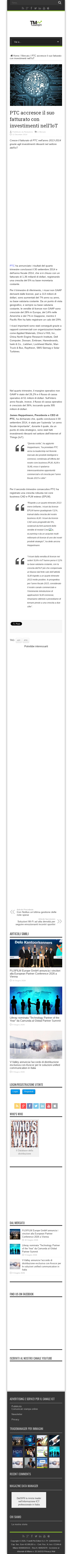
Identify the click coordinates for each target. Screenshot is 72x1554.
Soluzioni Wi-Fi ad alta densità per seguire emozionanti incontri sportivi (35, 922)
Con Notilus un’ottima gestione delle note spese (36, 912)
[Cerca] (59, 2)
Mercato (25, 55)
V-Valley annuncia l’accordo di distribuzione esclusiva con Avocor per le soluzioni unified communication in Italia (35, 1064)
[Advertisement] (36, 189)
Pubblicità (16, 1406)
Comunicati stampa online (25, 1409)
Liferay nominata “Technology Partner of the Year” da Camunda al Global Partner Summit (35, 1019)
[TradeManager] (36, 27)
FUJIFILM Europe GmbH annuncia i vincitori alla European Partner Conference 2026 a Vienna (35, 973)
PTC (12, 265)
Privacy (15, 1419)
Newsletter (17, 1414)
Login (15, 1091)
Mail (53, 1551)
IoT (18, 640)
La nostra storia (19, 1524)
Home (16, 55)
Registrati (28, 1091)
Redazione (28, 132)
